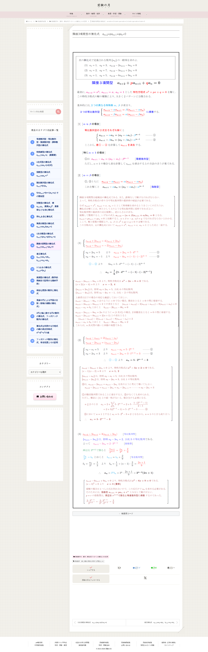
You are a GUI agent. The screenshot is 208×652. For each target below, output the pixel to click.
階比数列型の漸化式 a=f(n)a (46, 184)
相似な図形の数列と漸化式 (47, 292)
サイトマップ (169, 645)
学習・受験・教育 (61, 645)
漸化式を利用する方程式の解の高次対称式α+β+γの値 (47, 329)
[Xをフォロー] (145, 578)
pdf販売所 (39, 642)
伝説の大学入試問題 (82, 642)
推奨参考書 (82, 645)
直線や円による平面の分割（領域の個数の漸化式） (47, 303)
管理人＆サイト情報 (147, 645)
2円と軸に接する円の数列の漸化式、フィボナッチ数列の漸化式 (48, 316)
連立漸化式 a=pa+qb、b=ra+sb (44, 257)
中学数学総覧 (39, 645)
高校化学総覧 (147, 642)
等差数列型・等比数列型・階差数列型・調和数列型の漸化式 (47, 142)
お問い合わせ (46, 396)
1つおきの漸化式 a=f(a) (45, 269)
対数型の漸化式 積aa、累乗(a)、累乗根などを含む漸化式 (47, 206)
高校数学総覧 (104, 642)
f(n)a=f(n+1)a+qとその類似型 (47, 194)
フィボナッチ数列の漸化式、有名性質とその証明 (47, 341)
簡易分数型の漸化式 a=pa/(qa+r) (46, 225)
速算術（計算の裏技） (169, 642)
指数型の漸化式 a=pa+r (44, 174)
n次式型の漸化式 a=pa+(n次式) (45, 164)
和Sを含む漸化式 (44, 216)
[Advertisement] (126, 44)
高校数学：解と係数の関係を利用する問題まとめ (89, 561)
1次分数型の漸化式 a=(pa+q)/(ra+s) (46, 235)
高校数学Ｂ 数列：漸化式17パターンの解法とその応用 (91, 556)
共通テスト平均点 (61, 642)
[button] (171, 568)
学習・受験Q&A (104, 645)
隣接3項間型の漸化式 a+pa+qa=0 (47, 245)
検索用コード (127, 513)
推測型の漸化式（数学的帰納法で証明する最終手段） (47, 280)
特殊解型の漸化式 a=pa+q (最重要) (46, 154)
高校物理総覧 (125, 642)
